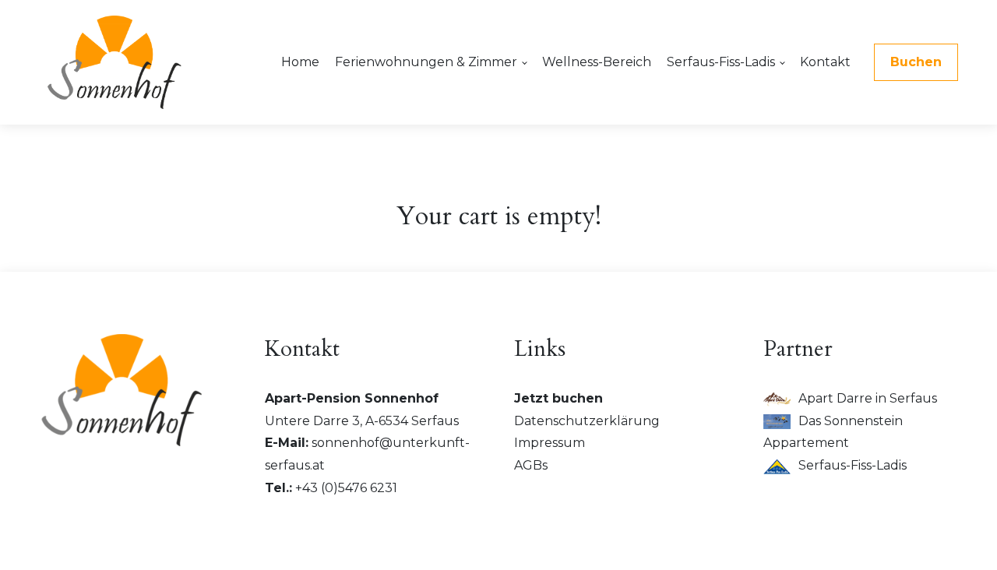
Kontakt (825, 62)
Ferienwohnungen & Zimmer (426, 62)
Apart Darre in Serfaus (867, 398)
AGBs (531, 465)
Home (300, 62)
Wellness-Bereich (596, 62)
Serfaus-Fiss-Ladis (721, 62)
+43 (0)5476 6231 (346, 487)
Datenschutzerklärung (587, 420)
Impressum (549, 442)
